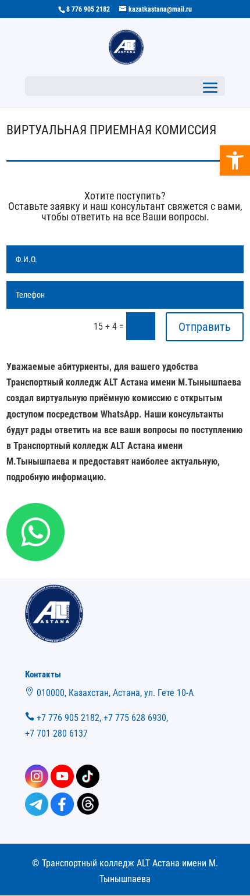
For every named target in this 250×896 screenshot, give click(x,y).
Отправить (204, 327)
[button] (235, 160)
